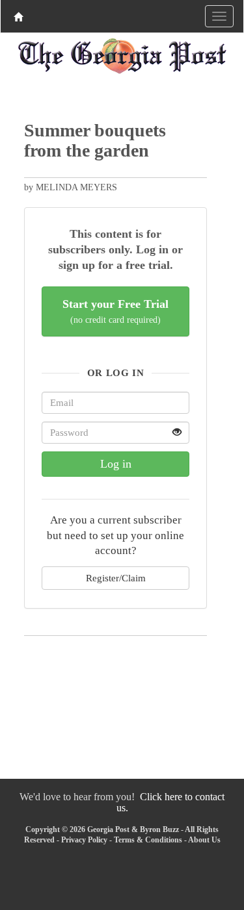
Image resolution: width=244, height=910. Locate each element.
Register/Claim (116, 577)
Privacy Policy (84, 839)
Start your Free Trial (115, 311)
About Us (204, 839)
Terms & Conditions (148, 839)
